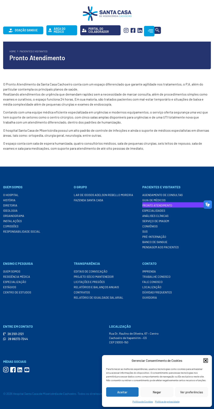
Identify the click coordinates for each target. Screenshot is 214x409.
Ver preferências (191, 392)
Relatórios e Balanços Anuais (96, 287)
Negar (157, 392)
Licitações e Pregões (89, 282)
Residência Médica (16, 276)
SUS (145, 231)
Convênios (150, 226)
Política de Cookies (142, 401)
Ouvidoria (149, 297)
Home (12, 51)
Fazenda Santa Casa (88, 200)
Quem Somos (11, 271)
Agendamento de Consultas (162, 195)
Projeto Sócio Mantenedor (94, 276)
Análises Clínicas (155, 216)
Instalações (12, 221)
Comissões (10, 226)
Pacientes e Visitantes (33, 51)
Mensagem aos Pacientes (160, 247)
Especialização (14, 282)
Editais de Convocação (90, 271)
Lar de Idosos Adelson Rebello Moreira (103, 195)
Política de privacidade (167, 401)
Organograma (13, 216)
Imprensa (149, 271)
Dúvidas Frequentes (157, 292)
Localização (151, 287)
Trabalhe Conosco (156, 276)
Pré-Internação (154, 236)
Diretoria (10, 205)
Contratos (82, 292)
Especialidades (153, 210)
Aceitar (122, 392)
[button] (206, 360)
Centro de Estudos (17, 292)
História (9, 200)
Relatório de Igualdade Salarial (98, 297)
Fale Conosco (152, 282)
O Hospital (11, 195)
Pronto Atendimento (157, 205)
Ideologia (10, 210)
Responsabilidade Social (21, 231)
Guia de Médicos (154, 200)
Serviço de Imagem (155, 221)
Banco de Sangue (154, 242)
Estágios (9, 287)
